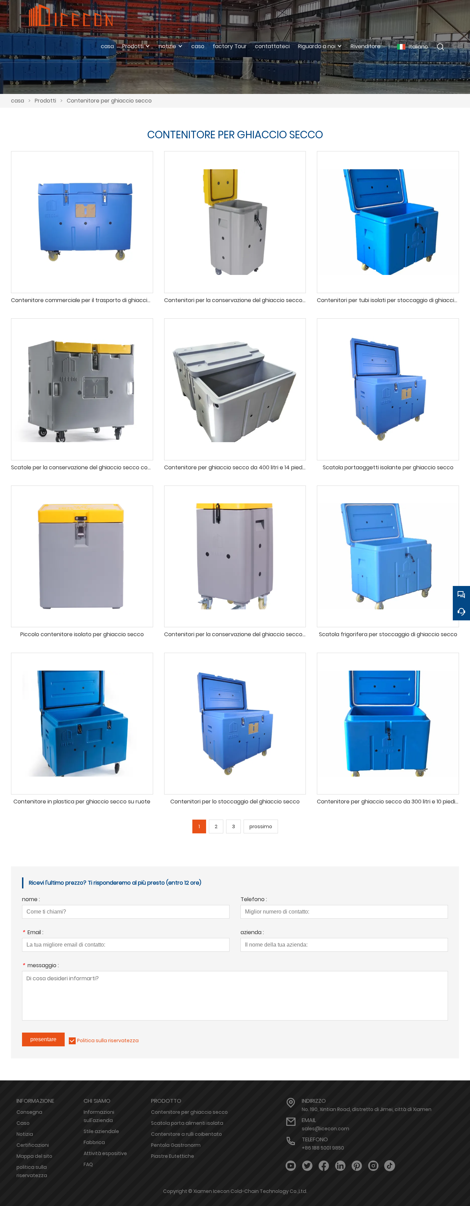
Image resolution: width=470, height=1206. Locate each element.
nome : (31, 900)
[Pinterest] (356, 1166)
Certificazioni (33, 1145)
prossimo (260, 826)
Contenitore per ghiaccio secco (109, 101)
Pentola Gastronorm (176, 1145)
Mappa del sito (34, 1156)
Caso (23, 1123)
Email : (32, 933)
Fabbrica (94, 1142)
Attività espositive (105, 1153)
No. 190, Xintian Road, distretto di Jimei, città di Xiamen (366, 1109)
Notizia (25, 1134)
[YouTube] (290, 1166)
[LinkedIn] (340, 1166)
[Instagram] (373, 1166)
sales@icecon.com (325, 1128)
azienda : (252, 933)
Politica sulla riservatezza (108, 1040)
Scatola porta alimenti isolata (187, 1123)
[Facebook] (323, 1166)
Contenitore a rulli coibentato (186, 1134)
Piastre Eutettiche (172, 1156)
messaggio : (40, 966)
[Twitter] (307, 1166)
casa (17, 101)
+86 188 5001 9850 (323, 1147)
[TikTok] (389, 1166)
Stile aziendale (101, 1131)
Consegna (29, 1112)
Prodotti (45, 101)
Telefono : (254, 900)
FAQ (88, 1164)
